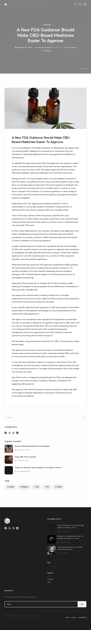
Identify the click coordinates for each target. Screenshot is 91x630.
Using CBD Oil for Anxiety (25, 457)
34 (71, 47)
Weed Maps (56, 47)
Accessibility (82, 617)
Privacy (73, 617)
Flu (48, 487)
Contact (50, 579)
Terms (68, 617)
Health (11, 487)
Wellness (25, 487)
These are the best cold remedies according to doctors (38, 467)
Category (47, 25)
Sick (37, 487)
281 (48, 51)
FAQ (48, 582)
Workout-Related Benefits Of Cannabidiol (32, 446)
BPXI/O (45, 618)
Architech (10, 618)
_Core (32, 618)
